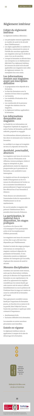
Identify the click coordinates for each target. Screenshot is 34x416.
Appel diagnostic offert (25, 6)
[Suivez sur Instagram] (16, 351)
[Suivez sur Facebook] (16, 355)
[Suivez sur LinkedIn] (16, 348)
